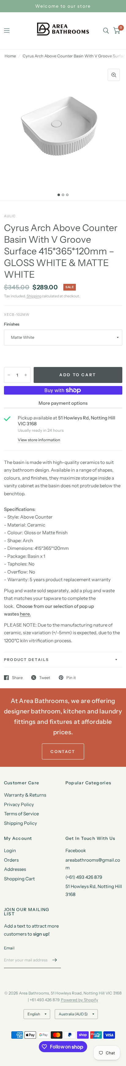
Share (17, 677)
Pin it (71, 677)
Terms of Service (21, 814)
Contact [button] (62, 751)
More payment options (63, 403)
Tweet (44, 677)
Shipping (34, 296)
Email (9, 947)
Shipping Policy (20, 823)
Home (10, 55)
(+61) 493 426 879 (83, 877)
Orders (11, 860)
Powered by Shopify (79, 999)
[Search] (106, 30)
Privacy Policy (19, 804)
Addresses (15, 869)
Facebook (75, 850)
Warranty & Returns (25, 795)
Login (10, 850)
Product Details (26, 659)
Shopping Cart (19, 879)
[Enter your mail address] (55, 960)
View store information (39, 440)
